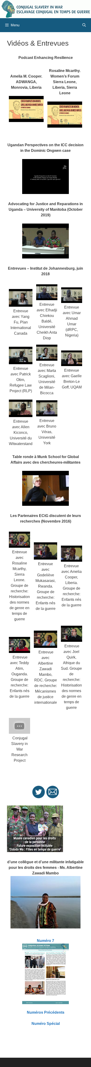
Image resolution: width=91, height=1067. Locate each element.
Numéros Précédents (45, 1012)
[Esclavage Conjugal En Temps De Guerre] (45, 9)
